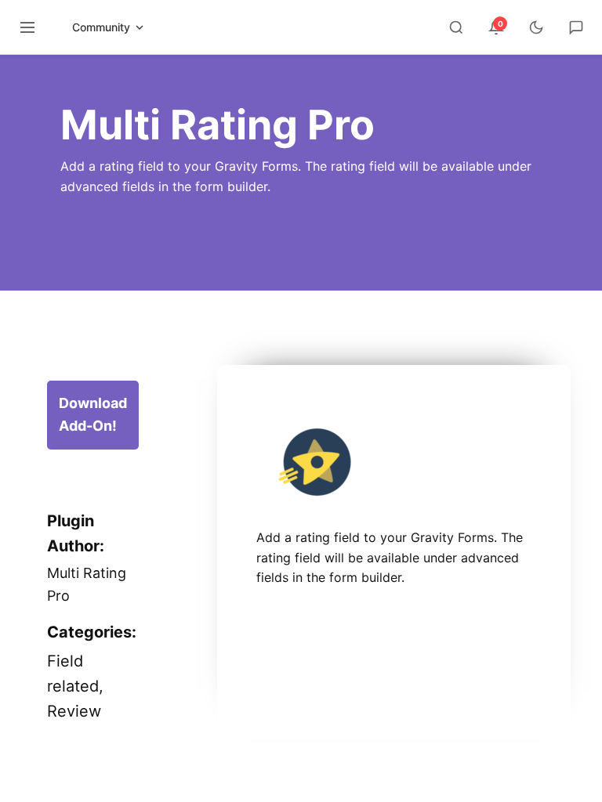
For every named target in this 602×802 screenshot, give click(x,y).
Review (74, 711)
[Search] (456, 27)
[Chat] (576, 27)
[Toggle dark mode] (536, 27)
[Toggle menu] (27, 27)
